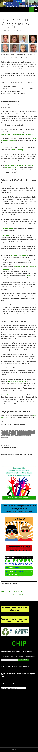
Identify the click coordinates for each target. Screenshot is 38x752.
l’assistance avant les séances (19, 255)
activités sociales (10, 167)
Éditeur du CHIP (17, 30)
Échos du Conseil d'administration (11, 17)
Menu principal (36, 9)
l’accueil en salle (19, 266)
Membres (4, 437)
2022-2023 (4, 430)
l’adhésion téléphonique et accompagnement (19, 165)
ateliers (29, 275)
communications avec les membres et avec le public (17, 134)
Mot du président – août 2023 (9, 446)
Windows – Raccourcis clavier (9, 588)
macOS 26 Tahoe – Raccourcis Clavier (11, 591)
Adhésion (12, 430)
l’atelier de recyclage (17, 150)
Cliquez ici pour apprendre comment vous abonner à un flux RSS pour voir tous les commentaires (18, 674)
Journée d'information (24, 435)
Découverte (5, 435)
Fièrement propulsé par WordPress (9, 749)
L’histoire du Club (6, 395)
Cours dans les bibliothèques (26, 433)
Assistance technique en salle (26, 430)
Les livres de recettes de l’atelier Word (12, 594)
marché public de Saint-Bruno (16, 381)
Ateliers (4, 433)
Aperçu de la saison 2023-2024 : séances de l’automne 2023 (18, 453)
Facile (13, 435)
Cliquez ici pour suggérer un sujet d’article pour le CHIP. (17, 666)
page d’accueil (19, 224)
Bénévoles (12, 433)
